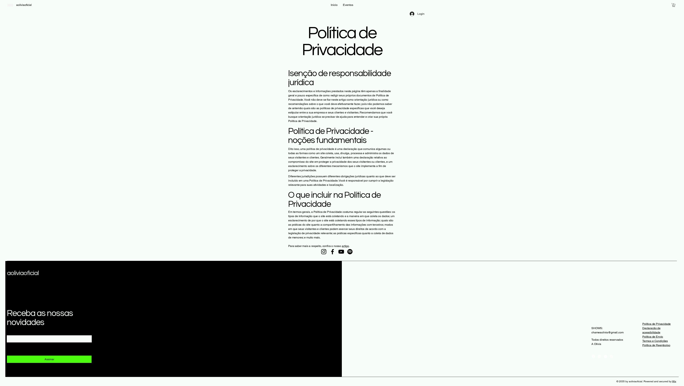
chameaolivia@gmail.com (607, 332)
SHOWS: (597, 328)
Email (11, 331)
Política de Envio (652, 336)
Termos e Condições (655, 341)
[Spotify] (349, 251)
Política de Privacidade (656, 324)
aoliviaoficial (23, 273)
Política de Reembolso (656, 345)
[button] (674, 5)
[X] (605, 356)
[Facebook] (332, 251)
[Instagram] (323, 251)
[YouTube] (341, 251)
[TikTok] (611, 356)
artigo (345, 246)
